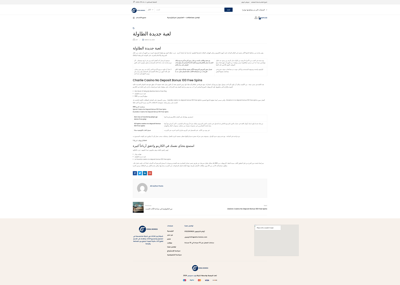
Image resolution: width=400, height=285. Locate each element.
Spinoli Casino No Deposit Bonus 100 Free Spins (149, 109)
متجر (169, 239)
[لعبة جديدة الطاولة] (135, 173)
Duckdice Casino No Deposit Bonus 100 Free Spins (150, 112)
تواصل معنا (195, 18)
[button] (150, 9)
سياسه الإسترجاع (173, 251)
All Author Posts (156, 186)
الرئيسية (170, 18)
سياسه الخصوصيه (174, 255)
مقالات (188, 18)
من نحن (176, 18)
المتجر (181, 18)
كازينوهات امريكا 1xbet (140, 140)
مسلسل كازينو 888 (139, 107)
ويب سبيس (191, 276)
